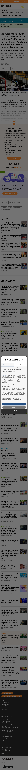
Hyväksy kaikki (14, 404)
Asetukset (14, 407)
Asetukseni (20, 365)
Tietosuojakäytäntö (14, 410)
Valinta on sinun (7, 365)
